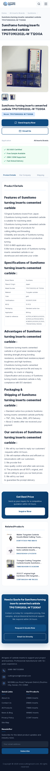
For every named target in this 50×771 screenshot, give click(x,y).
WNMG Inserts (32, 713)
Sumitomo (32, 13)
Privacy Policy (8, 718)
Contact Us (6, 703)
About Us (6, 698)
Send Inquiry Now (26, 122)
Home (4, 13)
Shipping (40, 175)
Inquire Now (25, 511)
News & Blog (7, 713)
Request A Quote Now (25, 628)
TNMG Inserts (32, 708)
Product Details (9, 175)
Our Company (25, 175)
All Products (7, 708)
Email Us (26, 131)
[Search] (39, 4)
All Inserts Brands (17, 13)
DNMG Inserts (32, 703)
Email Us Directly (25, 637)
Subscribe (25, 751)
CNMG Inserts (32, 698)
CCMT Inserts (32, 718)
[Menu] (46, 4)
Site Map (5, 722)
